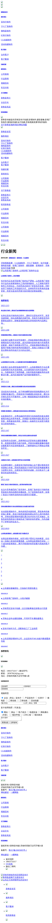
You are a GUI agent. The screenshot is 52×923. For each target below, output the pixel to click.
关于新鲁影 (4, 92)
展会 (13, 712)
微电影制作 (6, 31)
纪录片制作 (6, 35)
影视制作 (40, 265)
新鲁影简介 (6, 98)
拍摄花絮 (3, 64)
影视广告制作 (18, 265)
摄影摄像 (30, 265)
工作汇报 (27, 715)
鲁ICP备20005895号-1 (18, 790)
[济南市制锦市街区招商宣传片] (14, 875)
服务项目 (3, 16)
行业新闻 (5, 79)
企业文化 (5, 102)
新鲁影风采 (6, 107)
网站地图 (23, 125)
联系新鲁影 (4, 112)
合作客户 (5, 55)
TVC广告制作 (7, 26)
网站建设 (5, 792)
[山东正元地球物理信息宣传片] (14, 880)
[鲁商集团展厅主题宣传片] (12, 877)
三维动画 (23, 701)
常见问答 (5, 88)
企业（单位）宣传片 (12, 698)
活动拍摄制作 (7, 44)
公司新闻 (5, 74)
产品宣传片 (30, 698)
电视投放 (33, 712)
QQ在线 (9, 864)
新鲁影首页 (4, 12)
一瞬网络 (14, 792)
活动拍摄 (35, 701)
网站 (6, 712)
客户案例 (3, 49)
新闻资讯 (3, 69)
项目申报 (16, 715)
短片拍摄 (44, 263)
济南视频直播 (7, 263)
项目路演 (38, 715)
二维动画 (12, 701)
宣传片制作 (6, 22)
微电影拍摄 (6, 265)
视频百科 (5, 83)
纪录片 (41, 698)
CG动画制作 (6, 40)
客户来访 (22, 712)
